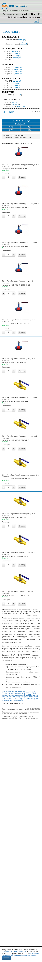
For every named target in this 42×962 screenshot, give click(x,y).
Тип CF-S (8, 83)
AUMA (7, 102)
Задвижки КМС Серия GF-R (13, 700)
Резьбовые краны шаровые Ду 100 (25, 698)
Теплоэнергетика (11, 40)
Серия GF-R (9, 67)
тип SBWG (9, 95)
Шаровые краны (17, 135)
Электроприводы (11, 99)
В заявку (22, 177)
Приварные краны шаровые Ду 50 (15, 693)
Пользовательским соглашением (14, 951)
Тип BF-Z (8, 60)
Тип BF (8, 51)
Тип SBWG (31, 691)
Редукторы (8, 92)
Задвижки (7, 64)
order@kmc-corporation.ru (28, 17)
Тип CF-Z (8, 87)
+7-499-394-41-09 (30, 14)
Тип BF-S (8, 55)
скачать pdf (21, 40)
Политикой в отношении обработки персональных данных (20, 954)
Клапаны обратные (12, 78)
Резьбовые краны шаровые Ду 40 (14, 691)
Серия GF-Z (9, 74)
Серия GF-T (9, 71)
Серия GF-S (9, 69)
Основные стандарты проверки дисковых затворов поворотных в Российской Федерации (20, 717)
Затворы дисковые (12, 49)
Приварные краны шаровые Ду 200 (15, 695)
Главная (6, 135)
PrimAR (8, 104)
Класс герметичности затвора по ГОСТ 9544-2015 (21, 709)
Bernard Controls (10, 106)
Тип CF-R (8, 81)
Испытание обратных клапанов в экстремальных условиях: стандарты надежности (20, 713)
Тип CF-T (8, 85)
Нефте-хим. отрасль (12, 44)
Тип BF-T (8, 53)
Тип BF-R (8, 58)
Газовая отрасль (10, 42)
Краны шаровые (10, 37)
